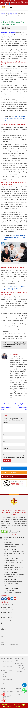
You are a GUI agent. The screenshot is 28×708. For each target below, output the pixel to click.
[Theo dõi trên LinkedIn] (11, 598)
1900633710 (6, 1)
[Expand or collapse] (25, 28)
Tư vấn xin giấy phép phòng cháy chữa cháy (21, 669)
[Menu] (11, 7)
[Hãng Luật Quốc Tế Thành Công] (5, 7)
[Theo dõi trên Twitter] (5, 598)
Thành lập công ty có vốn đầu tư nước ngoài (7, 681)
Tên (4, 434)
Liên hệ (18, 694)
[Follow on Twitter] (9, 4)
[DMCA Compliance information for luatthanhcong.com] (14, 531)
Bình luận (5, 422)
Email (4, 441)
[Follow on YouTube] (7, 4)
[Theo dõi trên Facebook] (2, 598)
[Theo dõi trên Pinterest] (8, 598)
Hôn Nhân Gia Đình (12, 13)
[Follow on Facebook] (5, 4)
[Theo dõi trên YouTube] (15, 598)
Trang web (5, 448)
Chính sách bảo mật (22, 691)
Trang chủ (3, 13)
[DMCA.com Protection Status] (4, 531)
